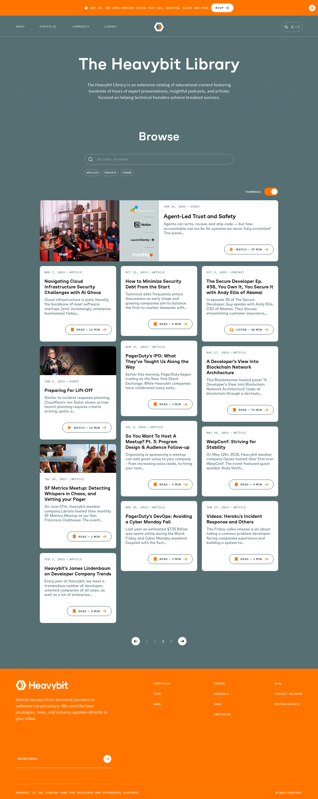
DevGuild (221, 693)
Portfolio (161, 683)
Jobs (217, 704)
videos (126, 172)
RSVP (220, 8)
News (157, 704)
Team (157, 693)
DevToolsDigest (288, 704)
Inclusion (222, 714)
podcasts (110, 172)
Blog (278, 683)
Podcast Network (288, 693)
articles (92, 172)
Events (219, 683)
